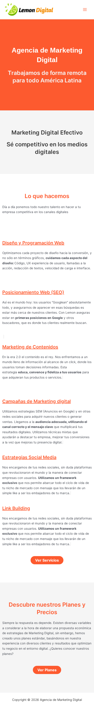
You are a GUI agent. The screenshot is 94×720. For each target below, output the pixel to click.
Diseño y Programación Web (33, 243)
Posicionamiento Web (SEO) (33, 292)
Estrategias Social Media (29, 457)
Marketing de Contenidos (30, 347)
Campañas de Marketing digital (36, 401)
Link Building (16, 508)
